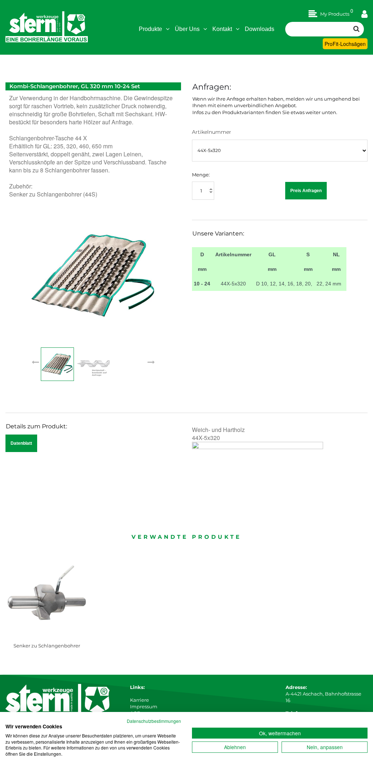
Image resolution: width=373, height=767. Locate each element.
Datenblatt (21, 443)
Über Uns (187, 29)
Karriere (139, 700)
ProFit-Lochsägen (345, 43)
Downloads (259, 29)
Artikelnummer (211, 132)
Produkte (150, 29)
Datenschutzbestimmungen (154, 721)
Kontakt (222, 29)
